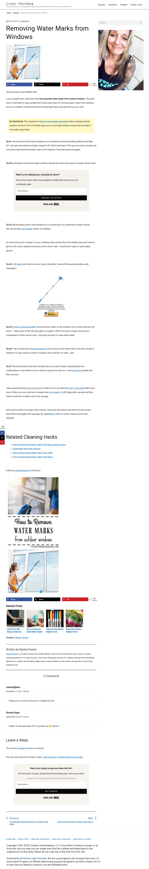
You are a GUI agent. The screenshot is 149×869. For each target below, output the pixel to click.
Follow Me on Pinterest (40, 839)
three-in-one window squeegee (54, 121)
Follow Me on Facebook (61, 839)
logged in (22, 748)
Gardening (112, 5)
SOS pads (17, 264)
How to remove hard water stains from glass (33, 457)
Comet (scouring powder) (24, 327)
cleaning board (22, 470)
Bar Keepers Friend (42, 349)
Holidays (123, 5)
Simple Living (136, 5)
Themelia (41, 858)
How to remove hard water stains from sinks (33, 453)
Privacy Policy (23, 839)
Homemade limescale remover (27, 449)
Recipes (101, 5)
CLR (70, 388)
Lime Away (77, 370)
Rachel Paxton (28, 649)
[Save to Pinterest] (2, 442)
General (25, 638)
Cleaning (18, 638)
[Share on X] (2, 437)
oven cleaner (26, 229)
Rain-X (52, 414)
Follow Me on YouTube (82, 839)
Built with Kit (51, 204)
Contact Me (10, 839)
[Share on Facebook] (2, 433)
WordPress (26, 858)
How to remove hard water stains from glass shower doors (39, 444)
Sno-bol (31, 388)
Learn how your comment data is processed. (63, 757)
